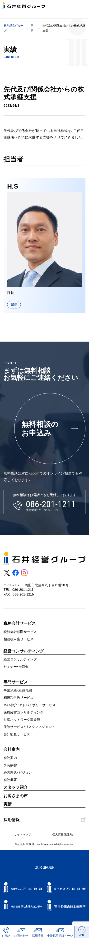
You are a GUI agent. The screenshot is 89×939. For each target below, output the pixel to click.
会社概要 (10, 780)
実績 (8, 804)
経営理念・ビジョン (18, 772)
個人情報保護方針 (63, 834)
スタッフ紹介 (16, 787)
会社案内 (10, 758)
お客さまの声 (16, 796)
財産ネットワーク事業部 (22, 720)
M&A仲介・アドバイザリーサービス (30, 705)
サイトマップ (22, 834)
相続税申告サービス (18, 639)
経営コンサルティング (20, 659)
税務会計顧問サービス (20, 632)
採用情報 (12, 819)
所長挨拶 (10, 765)
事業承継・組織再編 (18, 690)
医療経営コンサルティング (23, 712)
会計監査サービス (17, 734)
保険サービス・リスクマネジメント (29, 727)
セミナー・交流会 (16, 666)
